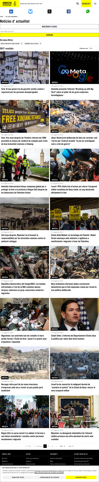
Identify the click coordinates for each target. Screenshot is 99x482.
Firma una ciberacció (32, 458)
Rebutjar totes (18, 477)
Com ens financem (7, 464)
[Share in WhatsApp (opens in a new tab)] (87, 11)
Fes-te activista (30, 464)
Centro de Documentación (82, 464)
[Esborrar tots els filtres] (40, 43)
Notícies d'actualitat (56, 458)
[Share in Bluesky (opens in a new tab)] (30, 11)
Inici (1, 16)
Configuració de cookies (49, 477)
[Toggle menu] (95, 3)
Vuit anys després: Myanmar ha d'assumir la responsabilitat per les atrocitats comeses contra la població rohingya (23, 238)
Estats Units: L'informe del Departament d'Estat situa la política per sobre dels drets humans (73, 337)
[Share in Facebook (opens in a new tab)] (68, 11)
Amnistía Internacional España (83, 458)
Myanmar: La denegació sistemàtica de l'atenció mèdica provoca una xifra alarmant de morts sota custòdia (72, 436)
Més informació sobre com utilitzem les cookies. (49, 472)
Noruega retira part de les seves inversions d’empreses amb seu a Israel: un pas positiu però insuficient (22, 387)
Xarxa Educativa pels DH (81, 461)
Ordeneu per (84, 48)
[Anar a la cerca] (77, 3)
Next (61, 446)
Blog (51, 461)
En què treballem (11, 16)
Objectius (5, 461)
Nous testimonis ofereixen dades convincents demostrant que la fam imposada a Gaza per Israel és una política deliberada (74, 286)
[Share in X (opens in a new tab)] (49, 11)
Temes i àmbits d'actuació (58, 464)
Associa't (86, 3)
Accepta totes (81, 477)
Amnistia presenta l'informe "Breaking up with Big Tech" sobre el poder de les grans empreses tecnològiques (72, 92)
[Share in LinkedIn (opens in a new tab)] (11, 11)
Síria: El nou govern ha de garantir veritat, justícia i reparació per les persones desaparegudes (23, 90)
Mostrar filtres (49, 26)
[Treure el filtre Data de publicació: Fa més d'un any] (21, 43)
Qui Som (4, 458)
